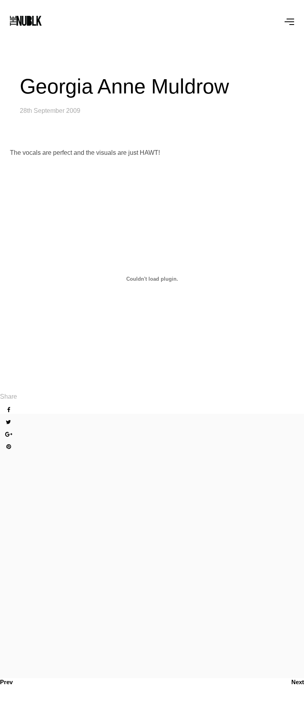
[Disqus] (152, 544)
